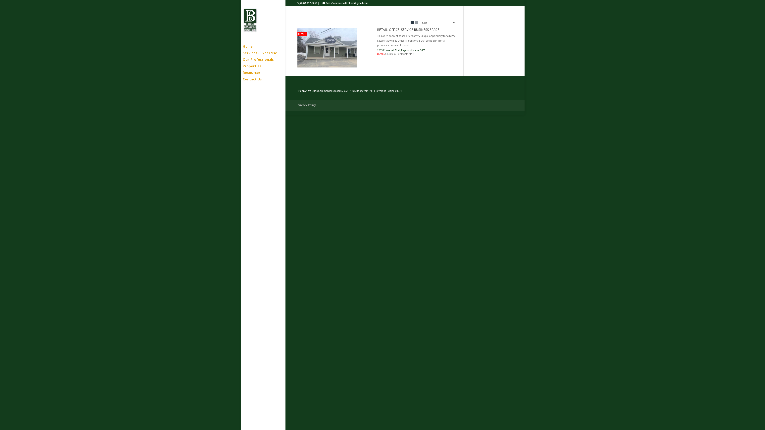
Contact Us (252, 79)
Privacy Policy (306, 105)
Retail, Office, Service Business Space (408, 29)
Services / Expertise (260, 53)
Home (248, 47)
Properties (252, 66)
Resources (252, 73)
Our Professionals (258, 60)
